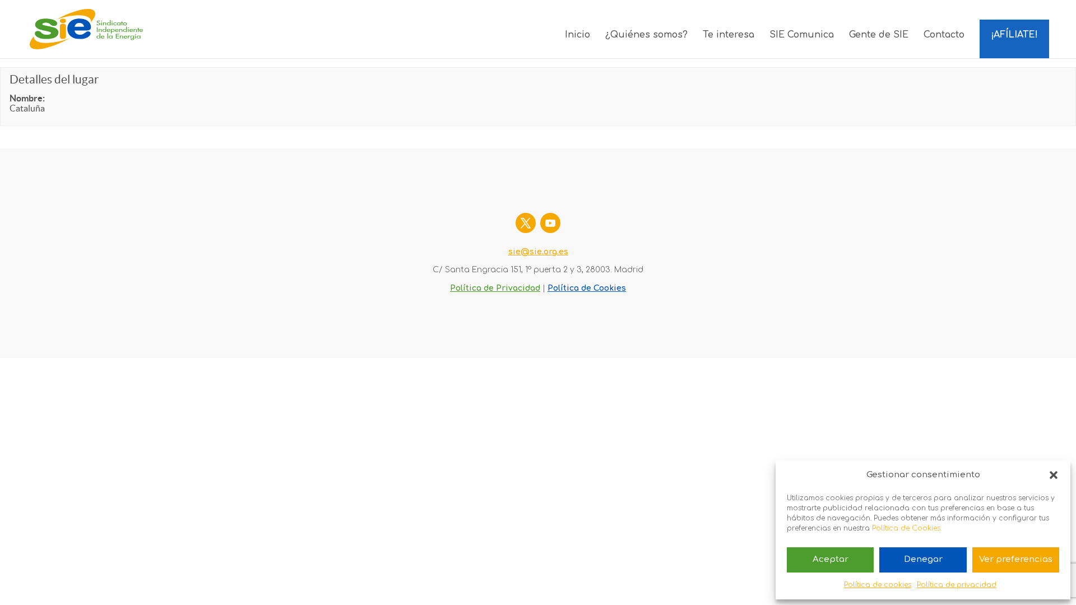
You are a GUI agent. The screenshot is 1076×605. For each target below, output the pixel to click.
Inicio (577, 35)
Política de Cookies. (907, 528)
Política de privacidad (956, 585)
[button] (1053, 475)
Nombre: (27, 98)
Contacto (944, 35)
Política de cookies (877, 585)
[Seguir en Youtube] (550, 223)
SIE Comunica (801, 35)
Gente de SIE (878, 35)
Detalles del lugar (54, 79)
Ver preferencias (1015, 559)
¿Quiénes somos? (646, 35)
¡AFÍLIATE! (1014, 35)
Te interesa (728, 35)
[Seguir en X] (526, 223)
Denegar (923, 559)
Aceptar (830, 559)
